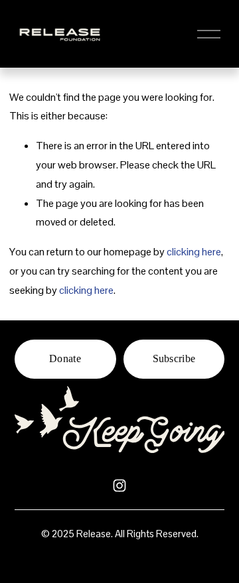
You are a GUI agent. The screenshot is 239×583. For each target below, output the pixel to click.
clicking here (194, 252)
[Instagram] (119, 485)
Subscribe (174, 358)
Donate (65, 358)
